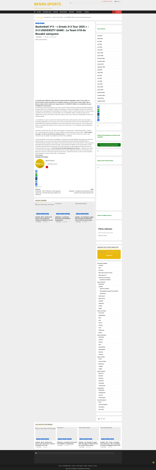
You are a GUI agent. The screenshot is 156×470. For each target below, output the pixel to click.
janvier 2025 (100, 89)
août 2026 (99, 35)
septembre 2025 (101, 67)
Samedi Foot (103, 293)
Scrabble (101, 366)
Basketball (42, 23)
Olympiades (101, 390)
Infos (100, 267)
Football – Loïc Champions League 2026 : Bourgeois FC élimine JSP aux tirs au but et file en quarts (84, 218)
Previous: (48, 192)
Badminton (101, 364)
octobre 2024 (100, 98)
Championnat (102, 392)
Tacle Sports (101, 407)
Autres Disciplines (101, 400)
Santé (100, 402)
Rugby (100, 308)
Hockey (100, 306)
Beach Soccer (102, 298)
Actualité (42, 17)
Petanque (101, 378)
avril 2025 (99, 81)
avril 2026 (99, 47)
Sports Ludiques (101, 371)
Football (47, 213)
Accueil (39, 12)
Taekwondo (101, 330)
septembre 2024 (101, 101)
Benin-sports (47, 3)
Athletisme (67, 213)
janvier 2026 (100, 55)
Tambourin (101, 380)
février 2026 (100, 52)
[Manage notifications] (153, 462)
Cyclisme (101, 339)
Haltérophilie (102, 349)
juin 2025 (99, 75)
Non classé (101, 409)
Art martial (101, 313)
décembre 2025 (101, 58)
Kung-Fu (101, 325)
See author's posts (52, 164)
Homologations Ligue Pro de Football (109, 291)
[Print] (64, 183)
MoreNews (80, 468)
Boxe (100, 317)
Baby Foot (101, 373)
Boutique (79, 12)
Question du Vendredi (105, 279)
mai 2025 (99, 78)
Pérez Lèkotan (105, 229)
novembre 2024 (101, 95)
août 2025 (99, 69)
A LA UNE (38, 213)
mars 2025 (99, 84)
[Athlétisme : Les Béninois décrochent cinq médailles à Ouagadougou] (64, 209)
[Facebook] (64, 171)
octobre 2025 (100, 64)
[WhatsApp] (64, 175)
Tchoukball (101, 383)
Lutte (100, 327)
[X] (64, 179)
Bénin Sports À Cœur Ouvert (105, 272)
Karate (100, 322)
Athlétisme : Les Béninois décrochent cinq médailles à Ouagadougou (63, 218)
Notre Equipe (63, 12)
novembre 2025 (101, 61)
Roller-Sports (102, 296)
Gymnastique (102, 347)
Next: (81, 191)
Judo (100, 320)
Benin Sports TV (102, 275)
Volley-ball (101, 303)
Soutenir (71, 12)
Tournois (101, 395)
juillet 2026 (100, 38)
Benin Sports (39, 37)
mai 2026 (99, 44)
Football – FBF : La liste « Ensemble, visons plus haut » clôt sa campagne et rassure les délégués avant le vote (110, 443)
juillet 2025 (100, 72)
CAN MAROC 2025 (47, 12)
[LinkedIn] (64, 177)
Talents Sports (102, 397)
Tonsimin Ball (102, 385)
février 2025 (100, 87)
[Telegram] (64, 181)
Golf (100, 344)
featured (39, 186)
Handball (101, 301)
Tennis (100, 359)
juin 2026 (99, 41)
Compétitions (100, 388)
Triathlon (101, 354)
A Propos (55, 12)
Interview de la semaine (104, 277)
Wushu (100, 332)
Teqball (100, 368)
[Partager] (64, 185)
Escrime (100, 342)
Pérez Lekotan (38, 221)
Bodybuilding (102, 315)
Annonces (101, 270)
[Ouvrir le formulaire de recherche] (110, 12)
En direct (118, 12)
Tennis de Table (102, 361)
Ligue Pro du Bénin (104, 288)
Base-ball (101, 375)
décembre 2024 (101, 92)
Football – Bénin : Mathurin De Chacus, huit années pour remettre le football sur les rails (44, 218)
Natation (101, 352)
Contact (86, 12)
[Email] (64, 173)
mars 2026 (99, 50)
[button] (35, 11)
